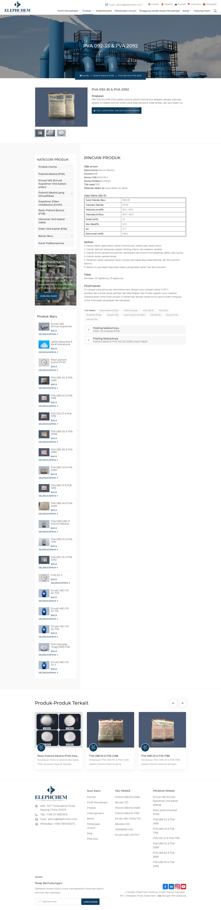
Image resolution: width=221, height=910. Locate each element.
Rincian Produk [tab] (102, 157)
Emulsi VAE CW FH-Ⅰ (60, 663)
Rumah (85, 75)
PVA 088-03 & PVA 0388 (61, 468)
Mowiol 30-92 (172, 315)
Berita (90, 818)
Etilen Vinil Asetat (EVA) (52, 228)
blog (89, 833)
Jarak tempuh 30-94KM (134, 315)
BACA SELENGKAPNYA (48, 332)
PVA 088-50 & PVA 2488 (61, 378)
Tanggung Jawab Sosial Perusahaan (159, 10)
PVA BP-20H (92, 319)
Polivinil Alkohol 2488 (127, 797)
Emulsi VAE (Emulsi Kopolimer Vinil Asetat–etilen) (52, 184)
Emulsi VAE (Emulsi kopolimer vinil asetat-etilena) (61, 325)
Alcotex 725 (121, 802)
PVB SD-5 (56, 575)
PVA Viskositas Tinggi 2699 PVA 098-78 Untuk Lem (62, 645)
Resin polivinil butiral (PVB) (59, 361)
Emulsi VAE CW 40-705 (60, 591)
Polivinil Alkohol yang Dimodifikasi (51, 194)
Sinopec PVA (112, 315)
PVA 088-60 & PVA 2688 (61, 450)
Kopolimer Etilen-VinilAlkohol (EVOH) (50, 203)
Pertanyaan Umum (125, 10)
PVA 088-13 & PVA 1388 (61, 486)
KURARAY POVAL (94, 315)
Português (211, 4)
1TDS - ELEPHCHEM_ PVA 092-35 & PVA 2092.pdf (118, 110)
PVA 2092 (163, 310)
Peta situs (92, 838)
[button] (173, 703)
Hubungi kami (202, 10)
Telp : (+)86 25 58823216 (54, 814)
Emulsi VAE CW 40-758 (60, 627)
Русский (181, 4)
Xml (122, 895)
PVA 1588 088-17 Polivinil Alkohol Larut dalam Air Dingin (60, 522)
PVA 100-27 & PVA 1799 (61, 414)
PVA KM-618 (155, 315)
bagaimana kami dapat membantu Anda (51, 266)
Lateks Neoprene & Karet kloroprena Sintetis (61, 343)
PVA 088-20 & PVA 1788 (61, 396)
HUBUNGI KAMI (48, 296)
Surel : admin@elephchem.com (125, 4)
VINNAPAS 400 (124, 829)
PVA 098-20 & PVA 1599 (61, 540)
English (155, 4)
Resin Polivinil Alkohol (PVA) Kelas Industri (58, 755)
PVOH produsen (131, 310)
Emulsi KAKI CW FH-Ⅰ (127, 834)
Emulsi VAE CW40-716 (127, 818)
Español (168, 4)
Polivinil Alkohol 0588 (127, 807)
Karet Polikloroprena (51, 243)
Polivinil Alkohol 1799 (127, 813)
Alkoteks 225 (122, 824)
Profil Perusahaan (68, 10)
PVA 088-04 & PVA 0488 (61, 504)
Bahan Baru (45, 236)
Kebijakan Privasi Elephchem (141, 895)
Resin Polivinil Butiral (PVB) (51, 212)
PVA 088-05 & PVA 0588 (61, 432)
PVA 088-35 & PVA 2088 (163, 864)
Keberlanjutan (104, 10)
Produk (87, 10)
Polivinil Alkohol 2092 (109, 310)
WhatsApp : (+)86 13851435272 (57, 823)
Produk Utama (47, 166)
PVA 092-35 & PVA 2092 (61, 558)
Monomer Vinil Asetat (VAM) (51, 221)
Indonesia (196, 4)
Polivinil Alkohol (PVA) (103, 75)
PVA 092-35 (148, 310)
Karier (186, 10)
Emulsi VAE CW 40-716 (60, 609)
